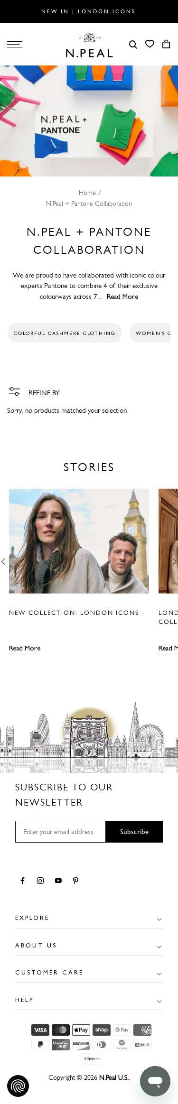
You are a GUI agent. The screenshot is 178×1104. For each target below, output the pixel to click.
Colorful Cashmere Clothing (65, 333)
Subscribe (134, 831)
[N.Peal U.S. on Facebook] (24, 881)
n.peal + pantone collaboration (89, 203)
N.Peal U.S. (114, 1077)
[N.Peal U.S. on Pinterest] (77, 881)
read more (122, 296)
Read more (24, 648)
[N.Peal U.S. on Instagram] (42, 881)
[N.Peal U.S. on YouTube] (60, 881)
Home (87, 192)
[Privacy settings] (18, 1086)
